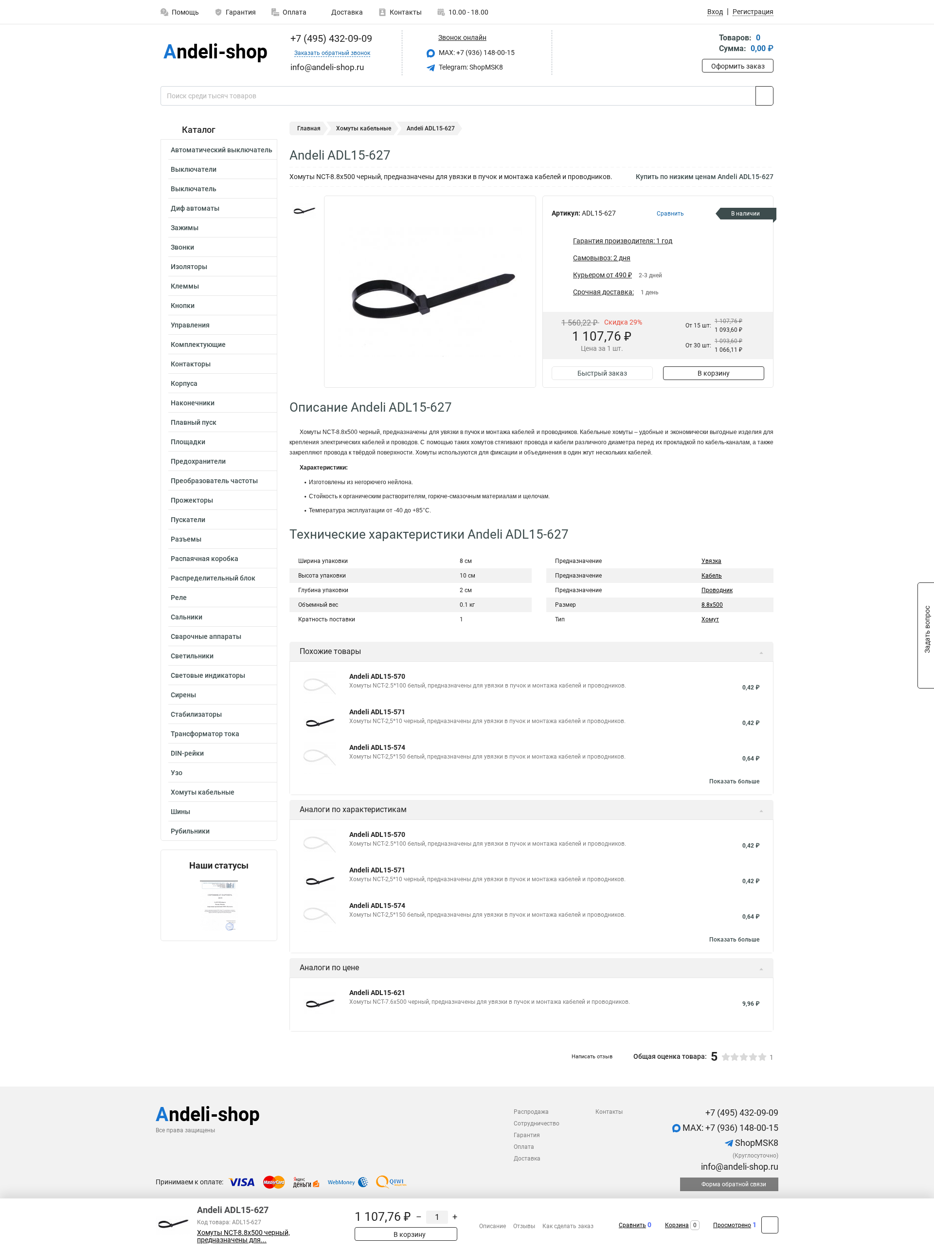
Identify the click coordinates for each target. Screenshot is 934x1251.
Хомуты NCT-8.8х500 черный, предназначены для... (243, 1236)
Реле (179, 597)
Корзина (677, 1225)
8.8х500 (712, 604)
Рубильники (190, 831)
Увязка (711, 561)
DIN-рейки (187, 753)
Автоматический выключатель (221, 150)
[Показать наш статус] (219, 905)
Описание (492, 1226)
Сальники (186, 617)
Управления (190, 325)
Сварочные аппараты (206, 636)
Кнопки (183, 305)
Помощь (185, 12)
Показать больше (734, 781)
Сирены (183, 695)
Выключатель (193, 189)
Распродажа (531, 1111)
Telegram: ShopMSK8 (470, 67)
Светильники (192, 656)
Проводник (717, 590)
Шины (180, 812)
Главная (309, 128)
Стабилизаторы (196, 714)
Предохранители (198, 461)
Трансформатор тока (205, 734)
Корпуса (184, 383)
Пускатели (188, 520)
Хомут (710, 619)
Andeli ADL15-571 (377, 712)
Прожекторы (192, 500)
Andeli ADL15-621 (377, 993)
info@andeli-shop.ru (738, 1166)
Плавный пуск (193, 422)
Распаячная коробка (204, 558)
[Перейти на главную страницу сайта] (215, 52)
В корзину (714, 373)
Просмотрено (732, 1225)
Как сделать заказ (567, 1226)
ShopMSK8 (755, 1143)
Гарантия (241, 12)
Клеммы (185, 286)
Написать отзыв (592, 1056)
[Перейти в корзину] (709, 44)
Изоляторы (189, 267)
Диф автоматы (195, 208)
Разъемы (186, 539)
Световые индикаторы (208, 675)
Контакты (406, 12)
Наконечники (193, 403)
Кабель (711, 575)
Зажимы (184, 228)
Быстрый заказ (602, 373)
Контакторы (191, 364)
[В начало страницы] (769, 1224)
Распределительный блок (213, 578)
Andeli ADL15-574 (377, 747)
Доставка (346, 12)
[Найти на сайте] (764, 96)
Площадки (188, 442)
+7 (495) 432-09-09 (330, 38)
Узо (176, 773)
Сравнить (632, 1225)
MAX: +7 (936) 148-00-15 (476, 52)
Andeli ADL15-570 (377, 676)
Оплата (294, 12)
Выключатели (193, 169)
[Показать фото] (304, 210)
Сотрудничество (536, 1123)
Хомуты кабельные (202, 792)
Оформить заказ (738, 66)
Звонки (182, 247)
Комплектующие (198, 344)
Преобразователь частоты (214, 481)
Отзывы (524, 1226)
